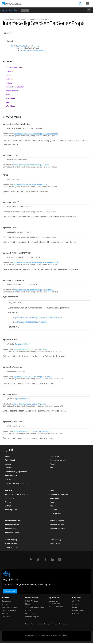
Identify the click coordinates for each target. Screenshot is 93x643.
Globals (6, 19)
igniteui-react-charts (18, 19)
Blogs (27, 604)
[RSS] (30, 559)
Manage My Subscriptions (54, 602)
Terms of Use (56, 624)
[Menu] (87, 3)
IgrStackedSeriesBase (24, 317)
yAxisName (10, 106)
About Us (76, 601)
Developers (6, 601)
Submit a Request (32, 617)
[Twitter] (38, 559)
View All (5, 613)
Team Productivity (9, 610)
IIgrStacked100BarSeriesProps (33, 50)
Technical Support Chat (34, 607)
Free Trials (6, 617)
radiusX (9, 79)
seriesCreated (12, 91)
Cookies (47, 624)
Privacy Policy (30, 624)
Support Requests (56, 606)
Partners (75, 613)
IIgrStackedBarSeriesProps (37, 19)
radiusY (9, 83)
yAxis (8, 102)
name (8, 75)
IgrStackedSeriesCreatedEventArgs (31, 322)
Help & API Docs (31, 601)
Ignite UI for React (10, 10)
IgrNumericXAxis (22, 344)
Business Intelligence (10, 607)
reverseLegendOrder (14, 87)
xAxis (8, 94)
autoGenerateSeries (14, 67)
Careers (75, 604)
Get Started (47, 9)
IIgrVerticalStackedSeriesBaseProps (25, 46)
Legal (74, 607)
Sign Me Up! (10, 591)
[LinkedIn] (52, 559)
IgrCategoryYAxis (22, 399)
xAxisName (10, 98)
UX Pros (5, 604)
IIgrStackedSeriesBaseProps (48, 317)
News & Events (78, 610)
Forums (28, 610)
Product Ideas (30, 613)
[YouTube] (59, 559)
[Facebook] (45, 559)
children (9, 71)
